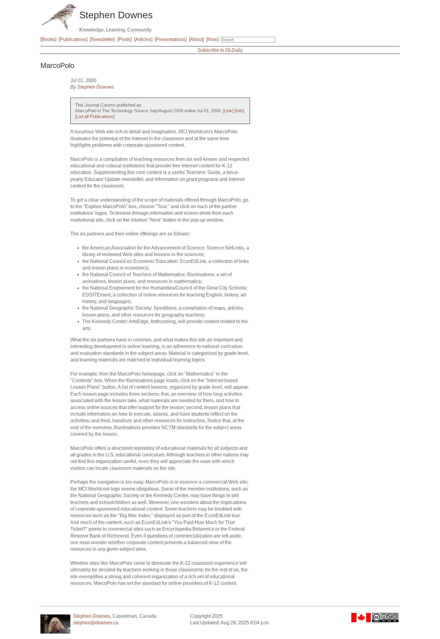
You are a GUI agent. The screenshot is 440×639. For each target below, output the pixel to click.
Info (239, 110)
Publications (73, 39)
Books (48, 39)
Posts (125, 39)
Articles (143, 39)
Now (212, 39)
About (196, 39)
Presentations (170, 39)
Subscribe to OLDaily (220, 50)
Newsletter (102, 39)
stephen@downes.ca (95, 622)
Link (228, 110)
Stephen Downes (95, 87)
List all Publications (94, 116)
